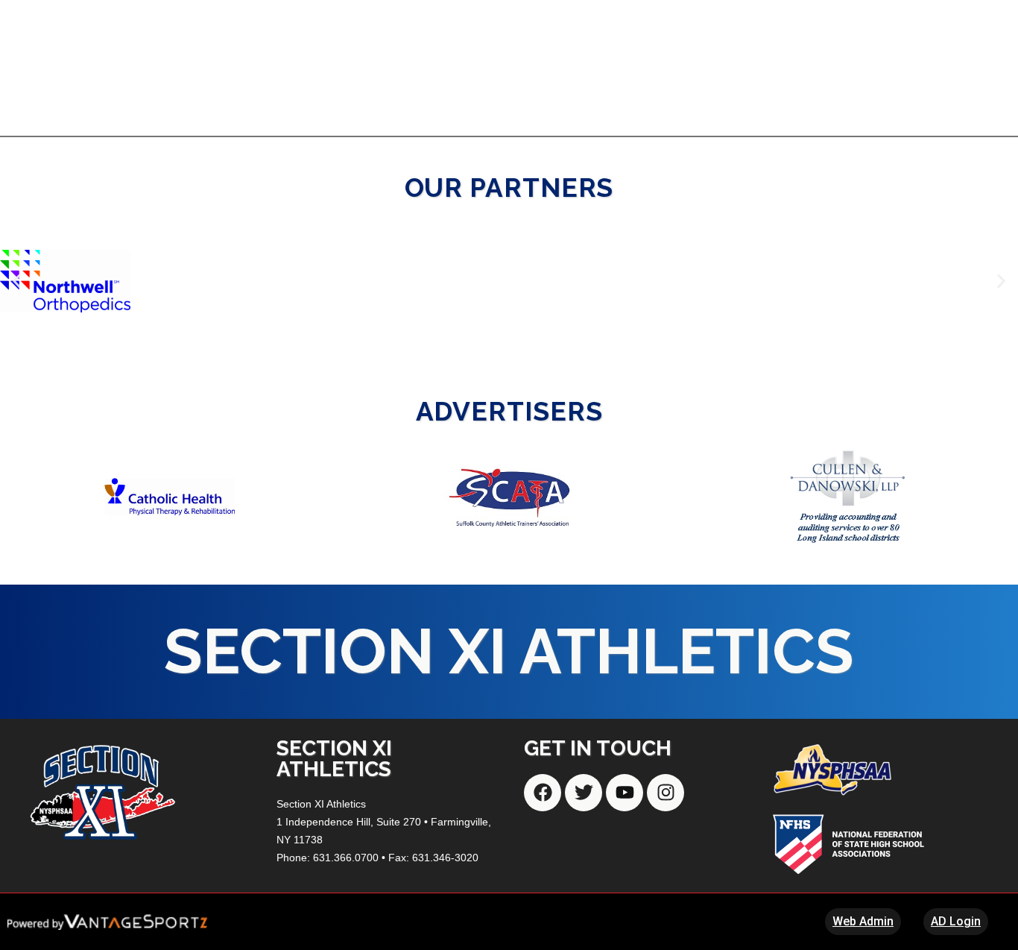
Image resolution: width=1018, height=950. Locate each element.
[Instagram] (665, 792)
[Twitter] (583, 792)
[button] (16, 280)
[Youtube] (624, 792)
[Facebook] (542, 792)
